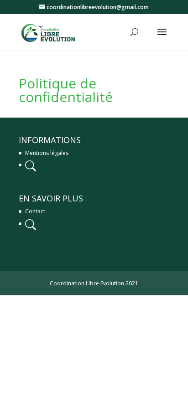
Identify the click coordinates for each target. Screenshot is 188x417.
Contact (35, 211)
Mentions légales (46, 153)
